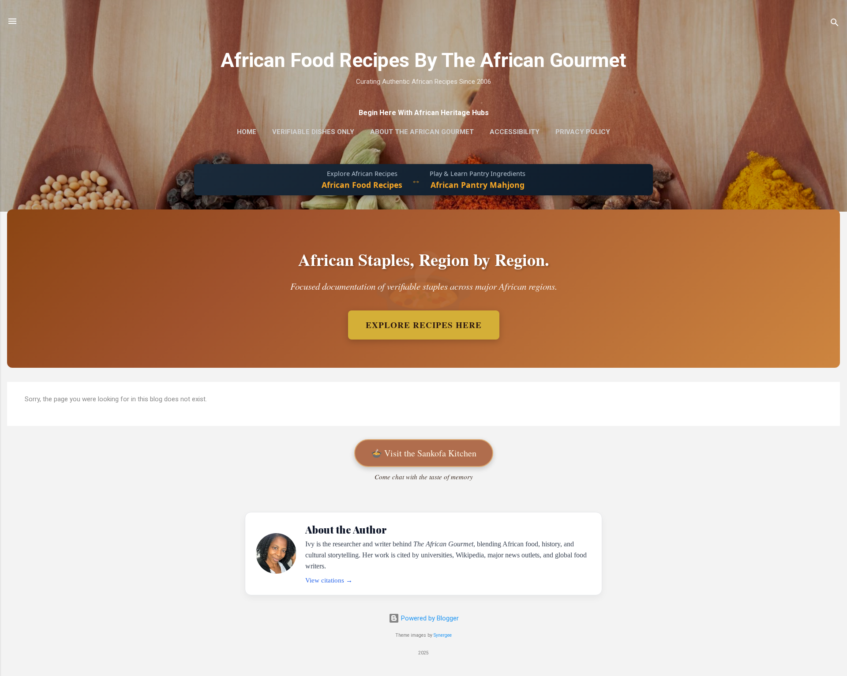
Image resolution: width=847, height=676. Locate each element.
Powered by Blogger (429, 618)
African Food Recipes (362, 184)
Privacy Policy (582, 132)
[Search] (834, 24)
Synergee (443, 635)
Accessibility (515, 132)
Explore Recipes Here (424, 325)
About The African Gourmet (422, 132)
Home (246, 132)
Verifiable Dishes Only (313, 132)
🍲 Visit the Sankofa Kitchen (423, 453)
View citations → (328, 580)
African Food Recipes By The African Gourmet (423, 60)
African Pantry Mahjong (478, 184)
